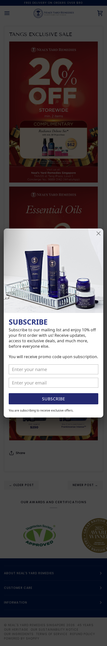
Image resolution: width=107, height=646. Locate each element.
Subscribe (53, 399)
